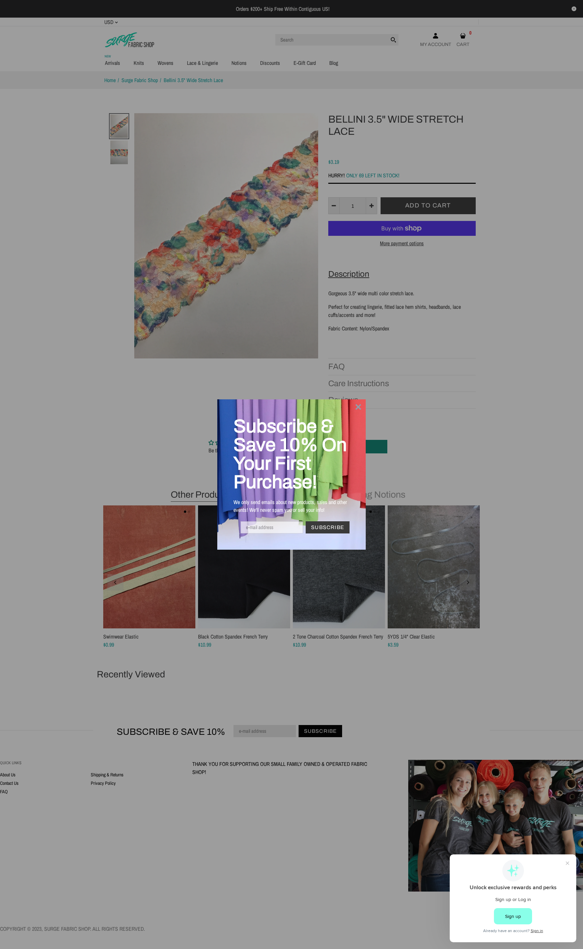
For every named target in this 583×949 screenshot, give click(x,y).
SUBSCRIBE (327, 527)
